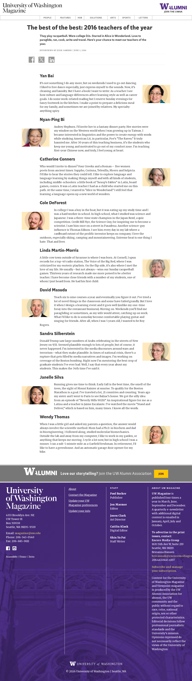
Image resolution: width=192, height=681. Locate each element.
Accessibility (11, 556)
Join (161, 473)
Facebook (9, 548)
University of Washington (96, 664)
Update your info (79, 511)
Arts (113, 17)
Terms (31, 556)
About (72, 489)
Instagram (15, 548)
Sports (126, 17)
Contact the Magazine (83, 495)
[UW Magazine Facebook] (30, 60)
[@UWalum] (41, 60)
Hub (80, 17)
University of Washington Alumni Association (40, 471)
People (47, 17)
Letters (143, 17)
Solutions (96, 17)
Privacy (23, 556)
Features (65, 17)
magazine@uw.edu (27, 533)
